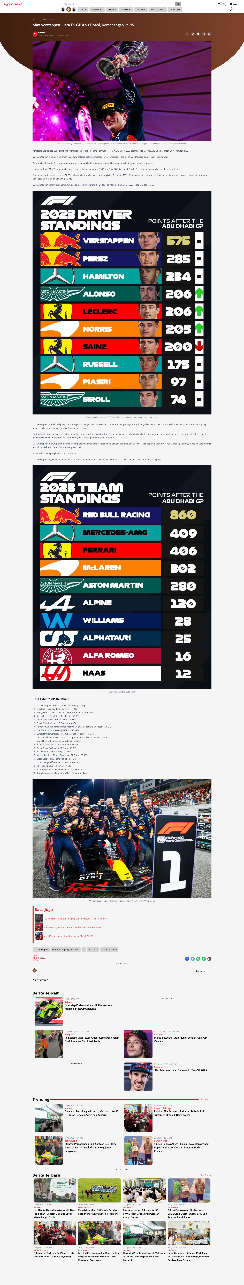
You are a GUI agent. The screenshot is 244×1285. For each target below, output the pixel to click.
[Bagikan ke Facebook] (187, 34)
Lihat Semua (205, 1099)
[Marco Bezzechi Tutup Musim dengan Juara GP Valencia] (138, 1044)
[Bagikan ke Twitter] (193, 34)
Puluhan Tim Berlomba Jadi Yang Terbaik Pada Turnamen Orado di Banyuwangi (54, 1255)
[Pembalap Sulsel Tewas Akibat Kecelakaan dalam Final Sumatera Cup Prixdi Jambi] (49, 1044)
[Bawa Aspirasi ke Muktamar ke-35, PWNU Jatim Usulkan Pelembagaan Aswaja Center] (144, 1190)
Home (35, 20)
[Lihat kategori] (231, 9)
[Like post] (36, 958)
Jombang (69, 1108)
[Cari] (178, 4)
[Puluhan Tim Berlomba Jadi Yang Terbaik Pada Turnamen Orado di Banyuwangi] (138, 1118)
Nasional (112, 9)
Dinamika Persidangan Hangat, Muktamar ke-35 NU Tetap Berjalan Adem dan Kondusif (144, 1256)
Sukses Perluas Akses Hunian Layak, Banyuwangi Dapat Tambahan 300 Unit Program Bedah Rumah (181, 1148)
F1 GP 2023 (93, 949)
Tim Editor (201, 971)
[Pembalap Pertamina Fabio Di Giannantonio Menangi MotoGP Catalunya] (49, 1011)
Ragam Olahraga (162, 1108)
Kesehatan (141, 9)
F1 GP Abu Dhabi (109, 949)
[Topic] (74, 9)
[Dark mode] (225, 4)
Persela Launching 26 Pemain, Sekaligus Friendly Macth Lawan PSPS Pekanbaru (98, 1212)
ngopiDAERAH (97, 9)
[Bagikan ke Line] (198, 34)
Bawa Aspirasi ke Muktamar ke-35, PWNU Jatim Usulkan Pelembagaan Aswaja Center (141, 1214)
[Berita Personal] (68, 9)
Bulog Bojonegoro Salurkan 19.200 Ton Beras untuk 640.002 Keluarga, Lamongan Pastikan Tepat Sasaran (189, 1256)
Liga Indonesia (84, 1207)
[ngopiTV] (219, 4)
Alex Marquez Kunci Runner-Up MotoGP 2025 (180, 1070)
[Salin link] (209, 34)
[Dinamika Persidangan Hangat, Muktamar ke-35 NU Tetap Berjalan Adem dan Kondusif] (49, 1118)
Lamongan (172, 1250)
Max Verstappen (41, 949)
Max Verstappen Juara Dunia (66, 949)
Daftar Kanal (175, 9)
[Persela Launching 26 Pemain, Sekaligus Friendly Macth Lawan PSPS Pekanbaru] (99, 1190)
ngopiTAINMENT (158, 9)
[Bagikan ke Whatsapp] (204, 34)
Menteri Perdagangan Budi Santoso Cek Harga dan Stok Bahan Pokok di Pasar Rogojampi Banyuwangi (91, 1148)
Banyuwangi (71, 1140)
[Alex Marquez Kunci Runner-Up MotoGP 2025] (138, 1077)
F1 (84, 949)
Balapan (53, 20)
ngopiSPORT (126, 9)
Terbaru (83, 9)
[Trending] (63, 9)
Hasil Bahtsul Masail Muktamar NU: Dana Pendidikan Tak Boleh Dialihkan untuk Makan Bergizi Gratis (54, 1214)
